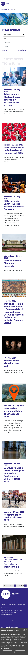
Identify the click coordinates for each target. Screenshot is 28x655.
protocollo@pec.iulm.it (6, 614)
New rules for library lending (11, 565)
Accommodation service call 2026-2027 (13, 517)
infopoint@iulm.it (9, 613)
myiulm (12, 9)
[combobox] (24, 630)
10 (23, 585)
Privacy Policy (7, 647)
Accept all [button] (7, 652)
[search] (8, 9)
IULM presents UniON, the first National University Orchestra (14, 205)
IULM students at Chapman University (12, 263)
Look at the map (21, 604)
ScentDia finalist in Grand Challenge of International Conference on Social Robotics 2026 (14, 474)
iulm (2, 619)
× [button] (26, 629)
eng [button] (15, 9)
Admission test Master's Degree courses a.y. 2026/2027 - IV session (12, 100)
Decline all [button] (20, 652)
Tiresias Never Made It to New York (11, 363)
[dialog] (14, 641)
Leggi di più (22, 647)
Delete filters (22, 50)
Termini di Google (15, 647)
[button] (14, 649)
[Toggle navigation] (19, 9)
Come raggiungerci (5, 608)
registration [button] (4, 9)
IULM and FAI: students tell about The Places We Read (13, 412)
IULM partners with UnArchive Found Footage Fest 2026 (14, 150)
